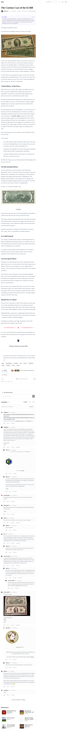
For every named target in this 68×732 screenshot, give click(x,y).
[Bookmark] (9, 381)
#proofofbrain (31, 363)
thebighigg (6, 427)
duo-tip (7, 449)
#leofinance (8, 365)
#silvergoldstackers (9, 363)
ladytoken (8, 627)
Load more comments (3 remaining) (18, 699)
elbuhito (5, 671)
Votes (30, 401)
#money (18, 365)
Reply (8, 423)
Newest (33, 401)
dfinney (5, 518)
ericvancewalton (7, 556)
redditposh (6, 412)
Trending (25, 401)
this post (32, 656)
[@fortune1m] (19, 370)
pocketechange (6, 495)
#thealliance (16, 363)
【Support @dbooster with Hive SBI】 (18, 346)
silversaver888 (6, 592)
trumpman (6, 690)
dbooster (7, 476)
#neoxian (25, 363)
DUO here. (22, 470)
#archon (3, 365)
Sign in (32, 406)
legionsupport (6, 505)
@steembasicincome (31, 370)
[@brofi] (15, 370)
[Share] (11, 381)
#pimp (3, 363)
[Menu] (66, 2)
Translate (13, 423)
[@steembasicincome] (14, 370)
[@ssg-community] (12, 370)
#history (13, 365)
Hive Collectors (33, 11)
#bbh (21, 363)
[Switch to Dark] (63, 2)
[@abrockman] (17, 370)
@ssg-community (24, 370)
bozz (4, 533)
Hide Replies (18, 447)
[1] (34, 309)
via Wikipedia (18, 209)
